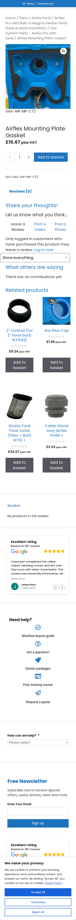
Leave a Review (18, 226)
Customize (38, 902)
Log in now (43, 249)
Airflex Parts (41, 18)
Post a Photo (60, 226)
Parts (23, 18)
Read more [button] (37, 579)
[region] (38, 888)
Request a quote (38, 702)
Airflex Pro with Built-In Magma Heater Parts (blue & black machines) (36, 23)
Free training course (38, 685)
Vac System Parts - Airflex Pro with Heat (31, 33)
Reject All (38, 912)
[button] (63, 51)
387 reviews (32, 546)
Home (11, 18)
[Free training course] (38, 676)
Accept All (38, 892)
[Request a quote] (38, 692)
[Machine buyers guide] (38, 627)
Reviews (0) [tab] (20, 191)
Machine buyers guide (38, 636)
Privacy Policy (53, 883)
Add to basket (51, 157)
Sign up (38, 823)
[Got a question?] (38, 644)
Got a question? (38, 652)
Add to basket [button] (19, 365)
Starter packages (38, 668)
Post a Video (40, 226)
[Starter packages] (38, 660)
